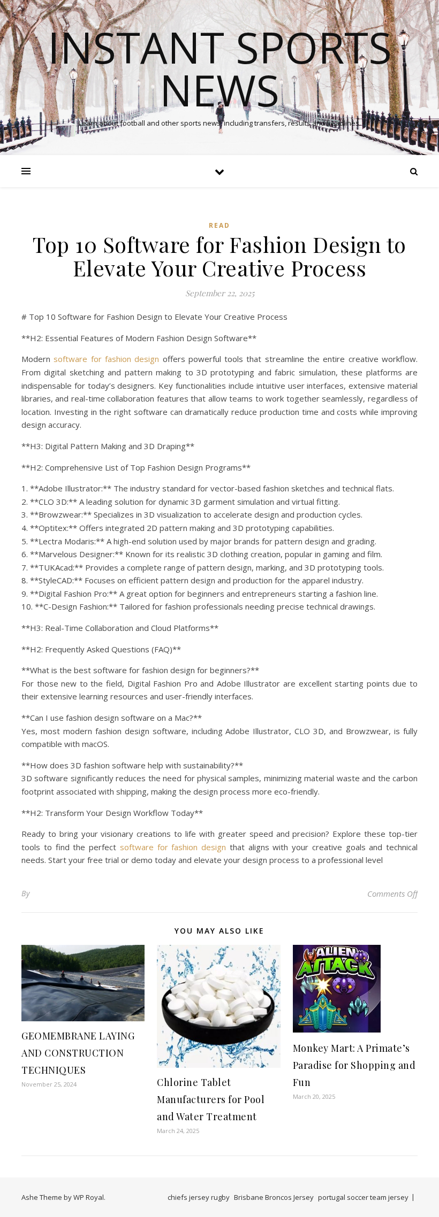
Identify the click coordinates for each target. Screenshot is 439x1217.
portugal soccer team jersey (363, 1197)
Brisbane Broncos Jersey (274, 1197)
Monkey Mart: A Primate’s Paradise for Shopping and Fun (354, 1065)
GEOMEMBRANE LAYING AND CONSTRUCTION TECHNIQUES (77, 1052)
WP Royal (88, 1197)
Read (219, 225)
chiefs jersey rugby (199, 1197)
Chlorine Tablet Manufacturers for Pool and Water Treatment (210, 1099)
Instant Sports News (220, 68)
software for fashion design (106, 358)
